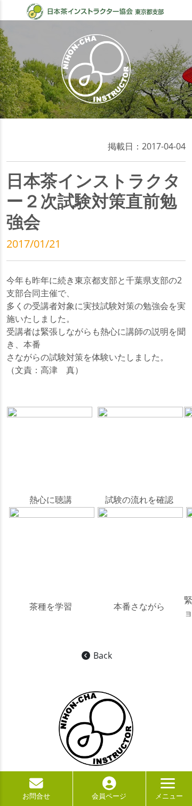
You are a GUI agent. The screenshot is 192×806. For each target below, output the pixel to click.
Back (101, 655)
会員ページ (109, 796)
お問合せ (36, 796)
